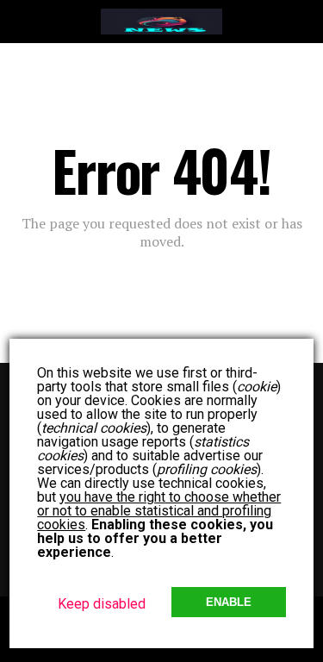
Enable (229, 602)
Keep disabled (102, 604)
